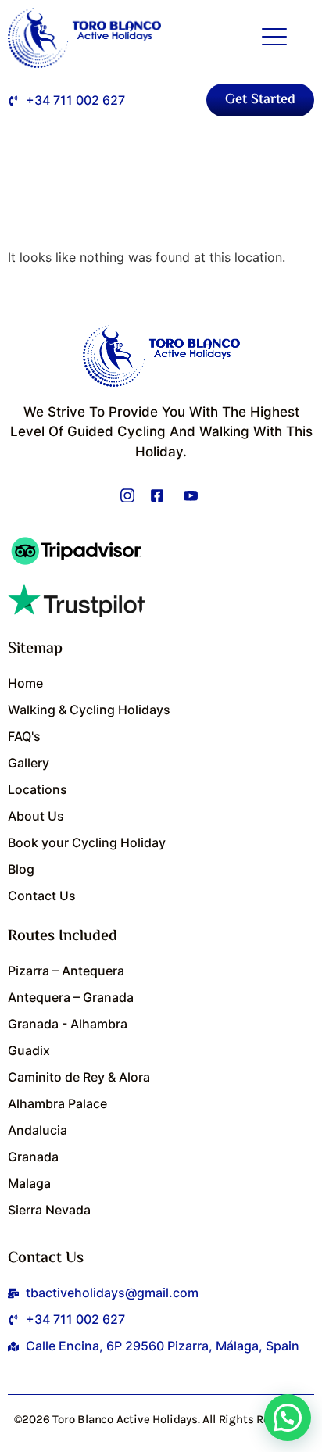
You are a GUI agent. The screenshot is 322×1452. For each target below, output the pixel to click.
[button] (287, 1417)
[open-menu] (274, 38)
